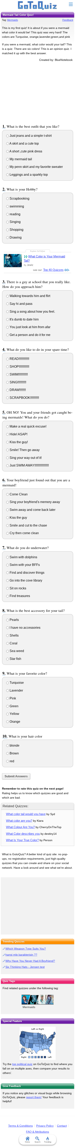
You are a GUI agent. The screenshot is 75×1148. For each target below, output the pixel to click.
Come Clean (18, 494)
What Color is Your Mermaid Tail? (44, 258)
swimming (16, 206)
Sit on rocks (17, 588)
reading (14, 214)
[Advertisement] (38, 92)
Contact (62, 1125)
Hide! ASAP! (18, 434)
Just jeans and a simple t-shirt (30, 135)
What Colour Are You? (20, 827)
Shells (14, 635)
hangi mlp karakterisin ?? (21, 954)
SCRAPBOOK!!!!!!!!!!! (24, 397)
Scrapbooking (19, 198)
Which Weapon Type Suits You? (25, 948)
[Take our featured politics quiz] (37, 1043)
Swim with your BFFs (24, 564)
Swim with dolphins (23, 557)
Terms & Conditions (20, 1125)
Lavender (16, 690)
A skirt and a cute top (24, 143)
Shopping (16, 229)
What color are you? (19, 820)
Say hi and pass (20, 303)
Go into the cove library (25, 580)
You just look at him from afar (29, 327)
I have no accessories (24, 627)
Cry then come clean (24, 533)
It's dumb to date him (24, 319)
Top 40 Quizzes (53, 269)
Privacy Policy (45, 1125)
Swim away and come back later (32, 509)
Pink (12, 698)
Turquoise (16, 682)
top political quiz (22, 1064)
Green (13, 706)
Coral (13, 643)
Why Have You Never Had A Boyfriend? (30, 960)
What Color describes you (23, 833)
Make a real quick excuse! (27, 426)
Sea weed (16, 651)
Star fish (15, 658)
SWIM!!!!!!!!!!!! (18, 374)
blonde (14, 745)
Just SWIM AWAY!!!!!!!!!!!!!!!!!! (29, 465)
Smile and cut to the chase (28, 525)
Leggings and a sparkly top (28, 174)
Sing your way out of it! (25, 457)
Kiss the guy (18, 517)
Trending (47, 1142)
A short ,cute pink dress (25, 151)
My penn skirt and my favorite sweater (36, 166)
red (11, 761)
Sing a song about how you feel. (32, 311)
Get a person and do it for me (29, 335)
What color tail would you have (26, 814)
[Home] (37, 5)
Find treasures (19, 596)
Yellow (14, 713)
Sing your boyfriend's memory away (34, 502)
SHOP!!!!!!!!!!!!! (19, 366)
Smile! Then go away (24, 450)
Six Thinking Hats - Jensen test (25, 966)
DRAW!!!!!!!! (17, 390)
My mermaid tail (20, 159)
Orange (14, 721)
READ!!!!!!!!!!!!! (19, 358)
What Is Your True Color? (22, 840)
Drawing (15, 237)
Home (27, 1142)
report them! (34, 1097)
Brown (14, 753)
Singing (15, 221)
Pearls (14, 619)
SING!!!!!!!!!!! (17, 382)
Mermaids (12, 20)
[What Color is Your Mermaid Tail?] (13, 260)
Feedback (67, 20)
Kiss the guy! (18, 442)
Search (37, 1142)
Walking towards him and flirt (29, 296)
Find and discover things (26, 572)
